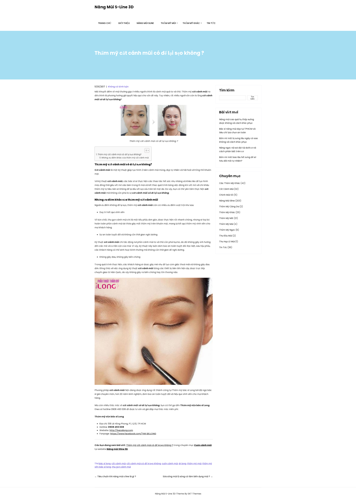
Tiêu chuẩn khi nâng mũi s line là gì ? (115, 476)
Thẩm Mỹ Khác (191, 23)
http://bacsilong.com (121, 430)
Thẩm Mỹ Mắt (226, 218)
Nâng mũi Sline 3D (117, 449)
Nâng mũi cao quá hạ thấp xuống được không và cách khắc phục (236, 121)
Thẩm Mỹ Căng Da (229, 206)
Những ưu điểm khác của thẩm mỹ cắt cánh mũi (125, 157)
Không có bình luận (118, 86)
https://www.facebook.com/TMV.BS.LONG (133, 433)
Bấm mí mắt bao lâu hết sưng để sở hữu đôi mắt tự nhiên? (237, 159)
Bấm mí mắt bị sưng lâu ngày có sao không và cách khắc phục (238, 140)
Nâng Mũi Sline (145, 23)
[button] (145, 150)
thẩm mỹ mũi (194, 463)
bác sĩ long (105, 463)
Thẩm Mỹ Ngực (227, 229)
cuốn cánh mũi (170, 463)
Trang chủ (104, 23)
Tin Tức (211, 23)
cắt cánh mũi (119, 463)
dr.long (182, 463)
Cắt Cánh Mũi (226, 189)
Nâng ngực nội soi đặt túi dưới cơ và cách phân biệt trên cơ (237, 149)
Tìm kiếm (226, 91)
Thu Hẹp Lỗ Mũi (227, 241)
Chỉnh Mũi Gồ (226, 194)
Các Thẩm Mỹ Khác (229, 183)
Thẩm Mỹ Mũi (168, 23)
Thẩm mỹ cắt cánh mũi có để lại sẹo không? (119, 154)
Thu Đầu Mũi (225, 235)
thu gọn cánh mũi (121, 466)
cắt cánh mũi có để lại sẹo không (144, 463)
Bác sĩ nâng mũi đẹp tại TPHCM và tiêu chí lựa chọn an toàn (237, 130)
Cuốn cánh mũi (203, 445)
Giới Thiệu (124, 23)
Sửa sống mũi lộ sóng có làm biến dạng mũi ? (188, 476)
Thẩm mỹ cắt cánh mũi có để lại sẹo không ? (149, 445)
